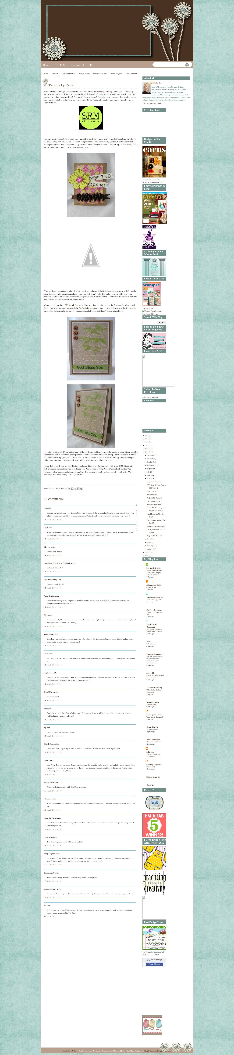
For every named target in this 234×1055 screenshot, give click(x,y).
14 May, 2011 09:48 (53, 539)
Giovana (47, 547)
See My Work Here (100, 74)
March (149, 542)
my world (150, 673)
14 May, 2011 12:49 (53, 572)
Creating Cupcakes (153, 765)
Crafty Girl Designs (70, 1051)
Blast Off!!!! (151, 491)
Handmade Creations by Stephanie (57, 563)
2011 (147, 452)
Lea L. (46, 528)
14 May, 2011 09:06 (53, 520)
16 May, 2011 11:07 (53, 845)
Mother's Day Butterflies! (156, 526)
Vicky (46, 760)
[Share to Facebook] (78, 488)
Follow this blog (154, 964)
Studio (148, 642)
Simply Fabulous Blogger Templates (157, 1051)
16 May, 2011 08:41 (53, 810)
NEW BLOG (150, 767)
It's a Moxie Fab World (153, 742)
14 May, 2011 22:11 (53, 684)
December (151, 455)
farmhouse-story (50, 889)
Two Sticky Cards (153, 501)
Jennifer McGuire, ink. (155, 597)
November (151, 459)
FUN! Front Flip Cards (153, 600)
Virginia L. (48, 673)
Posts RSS (59, 65)
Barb (46, 708)
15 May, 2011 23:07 (53, 791)
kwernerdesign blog (153, 568)
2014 (147, 442)
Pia (45, 906)
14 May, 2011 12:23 (53, 555)
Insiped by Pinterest (154, 482)
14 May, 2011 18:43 (53, 626)
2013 (147, 445)
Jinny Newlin (49, 596)
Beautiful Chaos (152, 702)
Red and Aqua (152, 494)
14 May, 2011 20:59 (53, 646)
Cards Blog (150, 785)
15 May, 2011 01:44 (53, 736)
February (150, 546)
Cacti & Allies (151, 587)
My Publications (69, 74)
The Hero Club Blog (154, 688)
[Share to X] (75, 488)
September (151, 465)
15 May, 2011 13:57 (53, 774)
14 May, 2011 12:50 (53, 588)
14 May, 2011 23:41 (53, 720)
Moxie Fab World (153, 740)
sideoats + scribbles (153, 585)
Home (46, 65)
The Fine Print (131, 74)
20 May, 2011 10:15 (53, 917)
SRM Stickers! (90, 138)
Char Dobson (49, 744)
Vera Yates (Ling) (50, 580)
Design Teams (84, 74)
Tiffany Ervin (49, 782)
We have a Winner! (152, 729)
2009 (147, 556)
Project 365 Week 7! (154, 498)
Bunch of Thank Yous (153, 754)
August (149, 469)
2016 (147, 436)
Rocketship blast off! (154, 505)
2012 (147, 449)
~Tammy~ (47, 799)
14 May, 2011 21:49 (53, 665)
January (150, 549)
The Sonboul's (49, 873)
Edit (92, 65)
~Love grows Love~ (154, 715)
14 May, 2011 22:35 (53, 700)
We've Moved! (151, 644)
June (149, 475)
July (148, 472)
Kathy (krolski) (50, 818)
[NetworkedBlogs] (154, 960)
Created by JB (152, 727)
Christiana (48, 837)
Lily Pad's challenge (83, 308)
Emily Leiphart (49, 854)
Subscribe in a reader (150, 397)
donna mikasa (49, 634)
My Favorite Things (154, 610)
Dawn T (47, 654)
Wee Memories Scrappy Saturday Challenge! (104, 91)
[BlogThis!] (72, 488)
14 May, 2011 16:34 (53, 607)
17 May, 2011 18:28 (53, 897)
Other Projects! (116, 74)
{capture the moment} (154, 654)
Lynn (46, 508)
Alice (46, 615)
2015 (147, 439)
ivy (45, 728)
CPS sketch (69, 305)
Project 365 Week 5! (154, 536)
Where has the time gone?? (154, 717)
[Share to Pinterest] (81, 488)
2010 (147, 552)
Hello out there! (151, 704)
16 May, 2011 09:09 (53, 829)
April (149, 539)
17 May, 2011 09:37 (53, 881)
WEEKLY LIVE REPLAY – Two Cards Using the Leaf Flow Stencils (154, 573)
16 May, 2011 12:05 (53, 865)
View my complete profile (152, 104)
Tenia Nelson (48, 692)
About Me (55, 74)
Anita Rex (157, 83)
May (149, 478)
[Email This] (69, 488)
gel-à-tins (150, 752)
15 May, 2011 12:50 (53, 752)
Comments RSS (77, 65)
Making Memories (153, 777)
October (150, 462)
